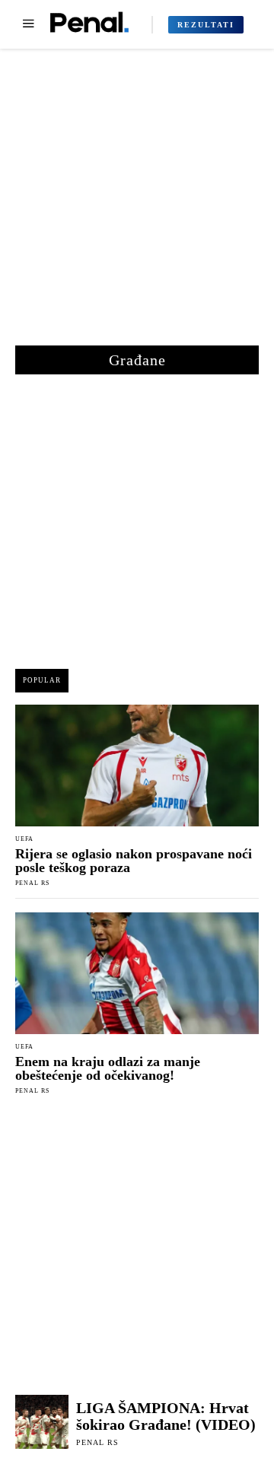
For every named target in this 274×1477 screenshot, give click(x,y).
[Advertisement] (137, 205)
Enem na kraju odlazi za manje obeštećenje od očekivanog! (107, 1068)
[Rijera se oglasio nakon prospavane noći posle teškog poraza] (137, 765)
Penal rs (32, 883)
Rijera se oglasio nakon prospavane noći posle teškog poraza (133, 860)
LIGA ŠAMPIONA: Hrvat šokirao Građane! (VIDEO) (166, 1416)
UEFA (24, 839)
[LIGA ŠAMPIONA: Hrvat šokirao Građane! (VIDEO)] (41, 1421)
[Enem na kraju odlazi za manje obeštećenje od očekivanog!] (137, 973)
